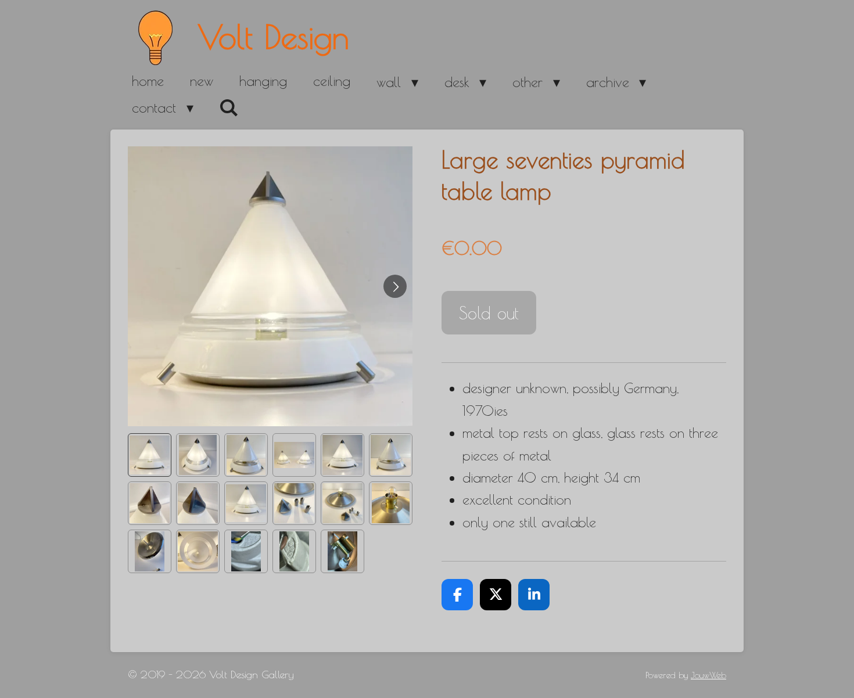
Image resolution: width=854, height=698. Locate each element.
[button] (149, 455)
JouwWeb (708, 675)
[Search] (229, 108)
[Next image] (395, 286)
